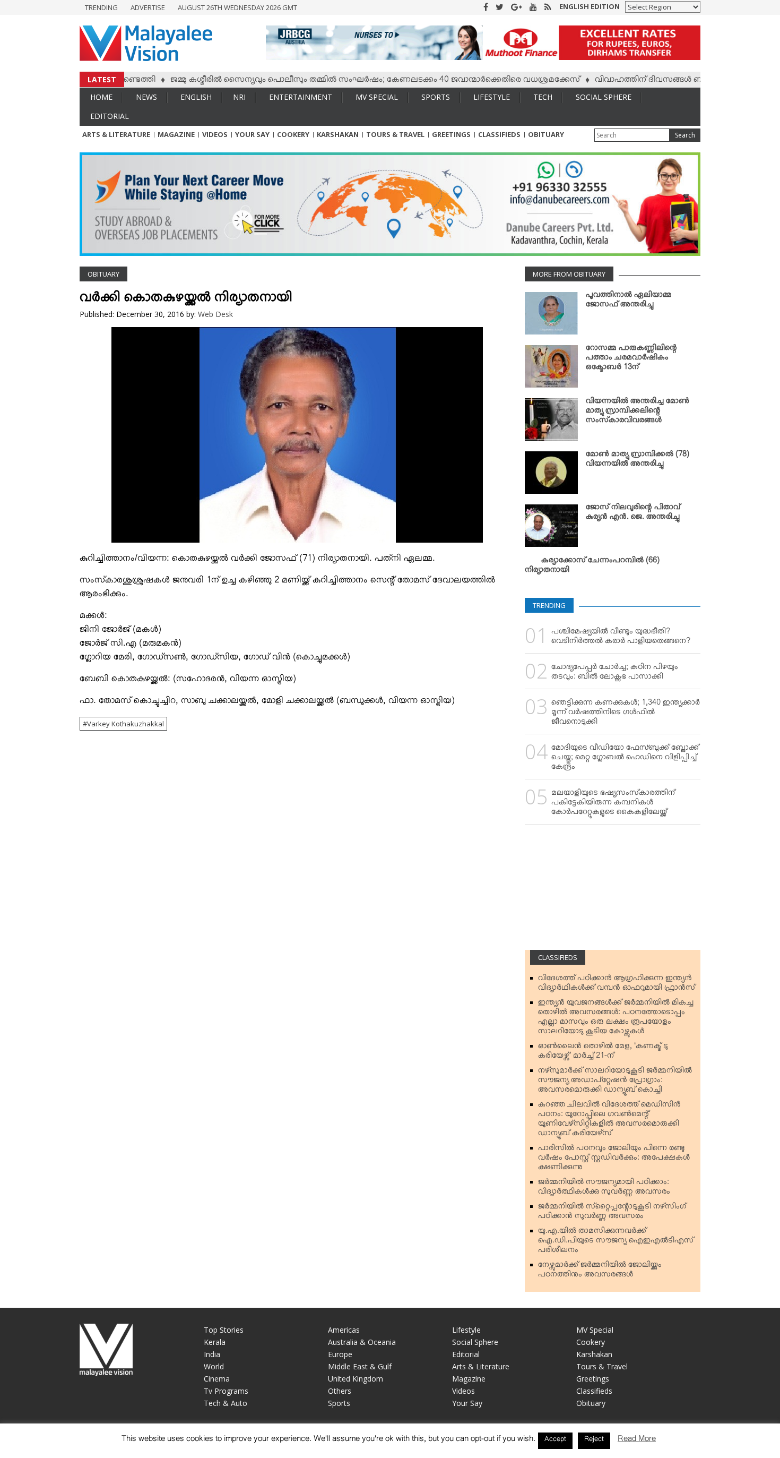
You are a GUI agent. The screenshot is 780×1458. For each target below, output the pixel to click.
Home (101, 97)
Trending (101, 7)
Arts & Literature (116, 134)
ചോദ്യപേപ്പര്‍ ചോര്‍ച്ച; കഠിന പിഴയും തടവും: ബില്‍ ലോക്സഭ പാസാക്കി (614, 673)
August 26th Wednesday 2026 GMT (237, 7)
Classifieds (499, 134)
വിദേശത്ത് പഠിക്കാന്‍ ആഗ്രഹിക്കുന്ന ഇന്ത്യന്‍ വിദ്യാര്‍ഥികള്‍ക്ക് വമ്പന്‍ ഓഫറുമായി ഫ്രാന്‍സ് (616, 984)
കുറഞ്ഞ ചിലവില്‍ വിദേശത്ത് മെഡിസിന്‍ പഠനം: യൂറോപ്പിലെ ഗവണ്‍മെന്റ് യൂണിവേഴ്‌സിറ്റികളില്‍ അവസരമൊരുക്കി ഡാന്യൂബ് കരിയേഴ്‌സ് (609, 1121)
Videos (215, 134)
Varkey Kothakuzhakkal (125, 723)
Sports (435, 97)
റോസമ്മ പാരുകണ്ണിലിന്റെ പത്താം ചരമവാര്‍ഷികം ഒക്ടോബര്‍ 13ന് (631, 359)
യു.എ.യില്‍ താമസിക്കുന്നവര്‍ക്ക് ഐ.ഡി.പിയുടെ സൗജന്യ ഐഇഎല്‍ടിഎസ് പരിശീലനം (616, 1242)
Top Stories (224, 1330)
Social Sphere (603, 97)
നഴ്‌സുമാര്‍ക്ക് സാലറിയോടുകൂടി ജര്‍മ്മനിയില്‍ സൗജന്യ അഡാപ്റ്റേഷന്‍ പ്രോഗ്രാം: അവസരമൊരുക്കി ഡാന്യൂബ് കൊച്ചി (615, 1082)
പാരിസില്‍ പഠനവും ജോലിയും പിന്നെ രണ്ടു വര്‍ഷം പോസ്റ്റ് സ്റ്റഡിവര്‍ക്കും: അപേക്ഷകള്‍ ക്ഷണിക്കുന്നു (614, 1159)
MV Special (377, 97)
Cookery (293, 134)
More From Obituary (569, 274)
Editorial (109, 116)
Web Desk (215, 314)
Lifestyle (491, 97)
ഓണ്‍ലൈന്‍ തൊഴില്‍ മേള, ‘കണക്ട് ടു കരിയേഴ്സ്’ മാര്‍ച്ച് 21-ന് (603, 1052)
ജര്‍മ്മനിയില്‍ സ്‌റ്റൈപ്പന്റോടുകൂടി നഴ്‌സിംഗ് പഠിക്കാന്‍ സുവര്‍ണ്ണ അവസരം (612, 1213)
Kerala (215, 1342)
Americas (344, 1330)
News (146, 97)
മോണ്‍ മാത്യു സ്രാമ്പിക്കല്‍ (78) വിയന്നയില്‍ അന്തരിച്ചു (637, 460)
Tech (542, 97)
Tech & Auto (225, 1403)
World (214, 1366)
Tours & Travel (395, 134)
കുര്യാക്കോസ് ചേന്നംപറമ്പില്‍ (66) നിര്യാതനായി (592, 567)
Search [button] (685, 135)
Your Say (252, 134)
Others (339, 1391)
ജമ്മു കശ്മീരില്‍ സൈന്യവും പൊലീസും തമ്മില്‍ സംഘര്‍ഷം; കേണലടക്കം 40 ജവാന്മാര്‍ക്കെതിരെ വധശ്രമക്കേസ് (343, 81)
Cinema (217, 1379)
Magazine (176, 134)
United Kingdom (355, 1379)
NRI (239, 97)
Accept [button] (555, 1440)
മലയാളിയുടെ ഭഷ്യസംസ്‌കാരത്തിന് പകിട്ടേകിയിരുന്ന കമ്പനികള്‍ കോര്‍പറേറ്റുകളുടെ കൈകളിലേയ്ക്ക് (613, 804)
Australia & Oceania (362, 1342)
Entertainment (300, 97)
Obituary (546, 134)
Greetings (451, 134)
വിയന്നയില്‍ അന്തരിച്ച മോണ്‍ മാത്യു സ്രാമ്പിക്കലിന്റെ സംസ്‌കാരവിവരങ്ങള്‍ (637, 412)
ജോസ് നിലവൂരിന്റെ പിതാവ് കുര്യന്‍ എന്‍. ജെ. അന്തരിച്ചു (633, 514)
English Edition (589, 6)
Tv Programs (226, 1391)
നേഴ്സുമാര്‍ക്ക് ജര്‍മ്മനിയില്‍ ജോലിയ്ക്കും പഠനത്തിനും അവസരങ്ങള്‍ (600, 1271)
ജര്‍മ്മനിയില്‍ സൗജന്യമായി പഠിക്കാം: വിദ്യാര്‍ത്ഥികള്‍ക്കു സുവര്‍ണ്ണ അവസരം (604, 1188)
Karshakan (338, 134)
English (196, 97)
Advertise (148, 7)
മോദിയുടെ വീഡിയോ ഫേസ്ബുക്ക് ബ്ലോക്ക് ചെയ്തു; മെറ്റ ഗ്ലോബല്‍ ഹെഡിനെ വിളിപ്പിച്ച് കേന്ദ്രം (625, 759)
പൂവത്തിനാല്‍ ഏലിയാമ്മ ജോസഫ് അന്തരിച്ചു (629, 301)
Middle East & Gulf (360, 1366)
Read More (637, 1440)
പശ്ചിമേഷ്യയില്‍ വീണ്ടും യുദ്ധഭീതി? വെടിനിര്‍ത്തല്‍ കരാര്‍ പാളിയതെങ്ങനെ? (620, 638)
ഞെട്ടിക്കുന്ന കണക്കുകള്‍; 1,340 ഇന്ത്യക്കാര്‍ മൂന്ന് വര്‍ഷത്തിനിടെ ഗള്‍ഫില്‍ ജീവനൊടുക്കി (625, 714)
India (212, 1354)
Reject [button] (594, 1440)
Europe (340, 1354)
